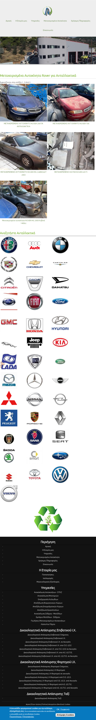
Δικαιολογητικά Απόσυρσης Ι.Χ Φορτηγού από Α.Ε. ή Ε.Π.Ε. (48, 684)
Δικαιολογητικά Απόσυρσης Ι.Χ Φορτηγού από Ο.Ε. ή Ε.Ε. (48, 677)
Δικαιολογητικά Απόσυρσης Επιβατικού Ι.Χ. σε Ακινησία (48, 642)
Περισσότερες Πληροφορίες (22, 717)
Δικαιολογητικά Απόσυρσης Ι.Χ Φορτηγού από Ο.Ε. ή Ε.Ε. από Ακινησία (48, 681)
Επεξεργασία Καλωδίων (48, 599)
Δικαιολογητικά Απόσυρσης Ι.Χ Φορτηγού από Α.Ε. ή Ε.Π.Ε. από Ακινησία (48, 688)
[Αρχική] (47, 11)
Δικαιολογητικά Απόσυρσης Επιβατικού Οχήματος (48, 635)
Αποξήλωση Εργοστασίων (48, 610)
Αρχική (8, 21)
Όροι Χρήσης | (37, 704)
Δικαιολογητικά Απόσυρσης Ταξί (48, 698)
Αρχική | (29, 704)
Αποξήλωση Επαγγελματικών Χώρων (48, 606)
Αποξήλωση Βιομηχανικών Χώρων (48, 603)
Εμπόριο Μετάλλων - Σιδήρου (48, 617)
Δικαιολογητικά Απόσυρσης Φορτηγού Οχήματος (48, 666)
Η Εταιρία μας (21, 21)
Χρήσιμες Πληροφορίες (80, 21)
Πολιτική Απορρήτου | (50, 704)
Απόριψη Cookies (65, 715)
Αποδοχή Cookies (64, 704)
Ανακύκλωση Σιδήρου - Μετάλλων (48, 614)
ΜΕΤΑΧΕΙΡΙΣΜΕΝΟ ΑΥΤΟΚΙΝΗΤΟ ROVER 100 (71, 123)
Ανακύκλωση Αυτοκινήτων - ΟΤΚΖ (48, 592)
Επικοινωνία (48, 30)
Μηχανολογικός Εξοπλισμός (48, 582)
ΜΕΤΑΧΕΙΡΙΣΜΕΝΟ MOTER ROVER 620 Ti (70, 172)
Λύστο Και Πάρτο (48, 624)
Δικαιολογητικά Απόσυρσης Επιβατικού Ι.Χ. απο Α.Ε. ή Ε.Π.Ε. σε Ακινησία (48, 656)
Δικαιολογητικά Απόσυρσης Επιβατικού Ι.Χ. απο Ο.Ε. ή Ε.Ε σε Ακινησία (48, 649)
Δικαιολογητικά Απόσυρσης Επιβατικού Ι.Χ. (48, 638)
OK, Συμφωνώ (63, 709)
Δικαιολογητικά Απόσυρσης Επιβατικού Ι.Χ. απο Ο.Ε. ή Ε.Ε (48, 645)
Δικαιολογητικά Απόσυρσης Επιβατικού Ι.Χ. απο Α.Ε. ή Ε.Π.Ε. (48, 652)
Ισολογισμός (48, 578)
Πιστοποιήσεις (48, 575)
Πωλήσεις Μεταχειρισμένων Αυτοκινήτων (48, 621)
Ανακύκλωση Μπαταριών (48, 596)
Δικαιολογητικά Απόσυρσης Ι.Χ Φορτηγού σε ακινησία (48, 674)
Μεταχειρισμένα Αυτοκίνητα (55, 21)
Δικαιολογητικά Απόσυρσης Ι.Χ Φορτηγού (48, 670)
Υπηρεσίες (35, 21)
